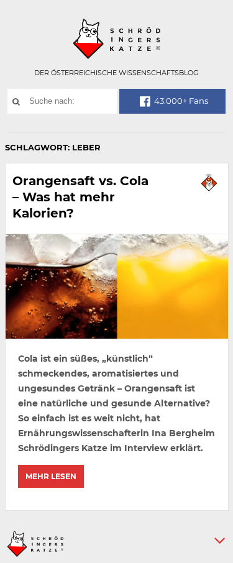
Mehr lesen (50, 476)
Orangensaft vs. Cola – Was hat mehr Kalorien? (80, 197)
